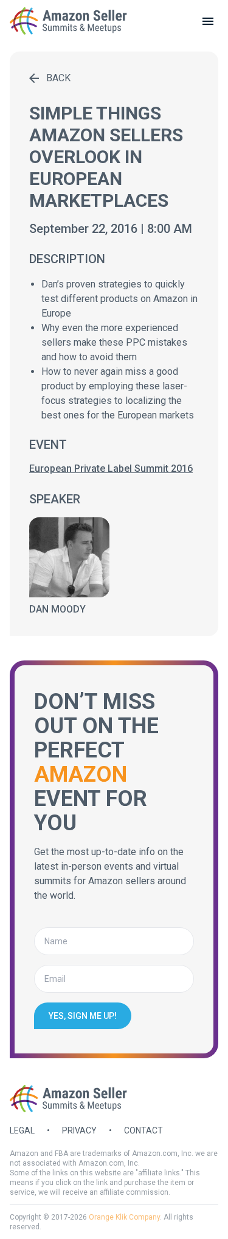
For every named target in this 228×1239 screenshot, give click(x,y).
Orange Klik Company (124, 1217)
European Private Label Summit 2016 (111, 468)
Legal (22, 1130)
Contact (143, 1130)
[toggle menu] (208, 21)
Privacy (79, 1130)
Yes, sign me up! (83, 1016)
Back (58, 78)
